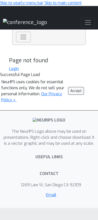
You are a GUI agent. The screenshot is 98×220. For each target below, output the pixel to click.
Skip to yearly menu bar (21, 3)
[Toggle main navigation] (88, 23)
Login (14, 68)
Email (51, 195)
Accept (76, 90)
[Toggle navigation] (23, 37)
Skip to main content (63, 3)
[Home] (25, 22)
